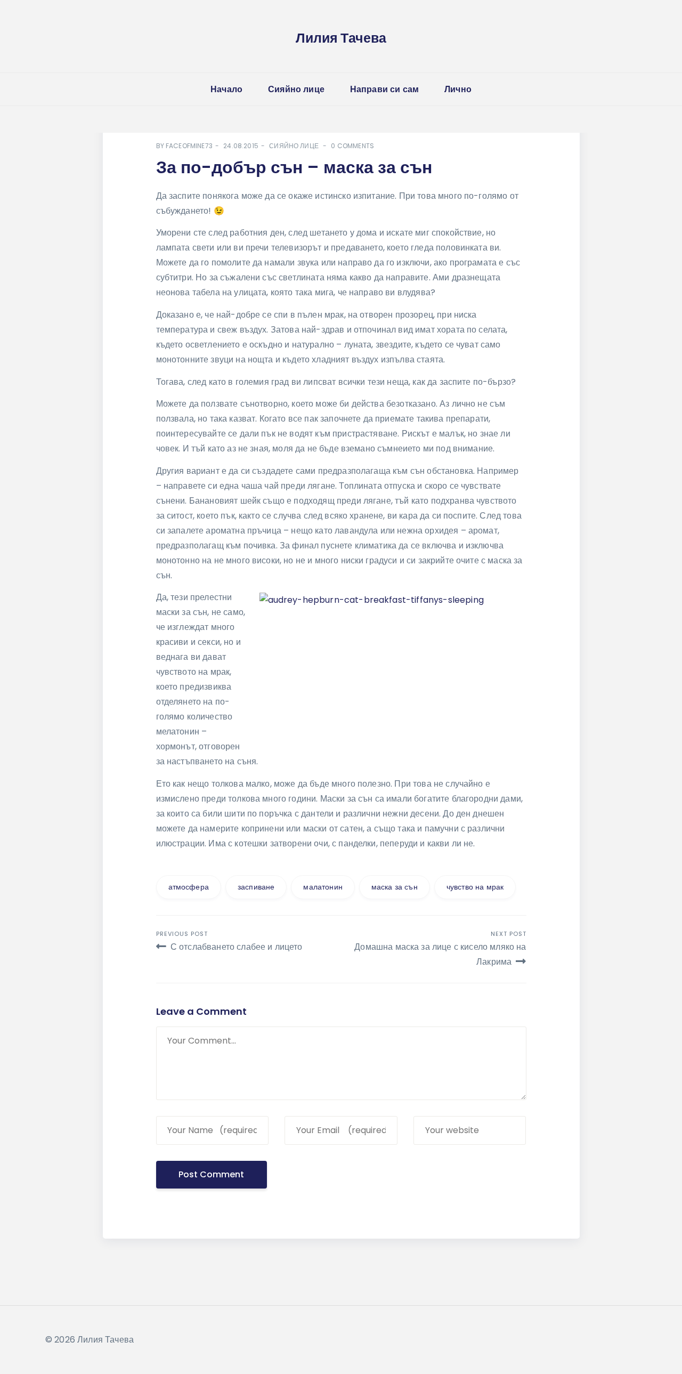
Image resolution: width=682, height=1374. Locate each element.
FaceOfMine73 (189, 145)
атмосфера (188, 887)
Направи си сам (384, 89)
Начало (226, 89)
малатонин (322, 887)
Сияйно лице (296, 89)
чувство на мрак (475, 887)
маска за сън (394, 887)
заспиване (256, 887)
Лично (458, 89)
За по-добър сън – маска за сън (294, 167)
